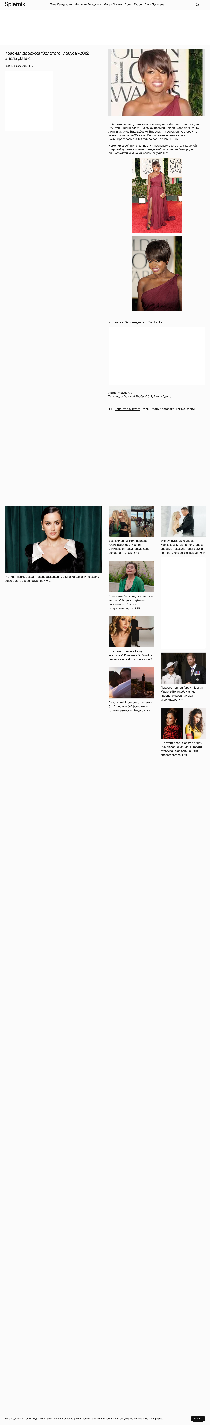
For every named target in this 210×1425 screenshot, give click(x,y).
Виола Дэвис (162, 396)
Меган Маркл (112, 4)
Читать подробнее (153, 1418)
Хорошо (198, 1418)
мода (119, 396)
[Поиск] (197, 4)
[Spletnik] (15, 4)
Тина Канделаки (61, 4)
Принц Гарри (133, 4)
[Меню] (203, 4)
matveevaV (125, 393)
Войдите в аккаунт (127, 409)
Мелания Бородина (87, 4)
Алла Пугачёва (154, 4)
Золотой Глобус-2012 (138, 396)
